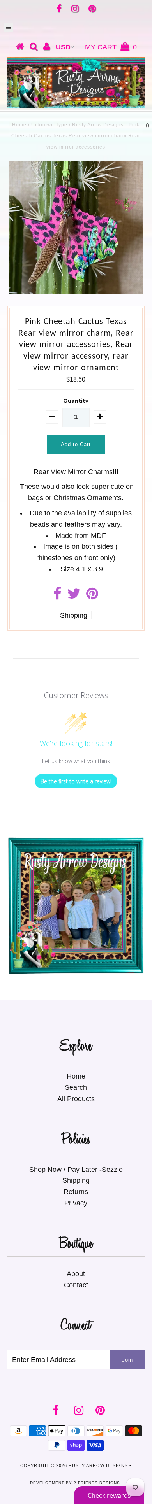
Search (76, 1087)
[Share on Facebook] (57, 596)
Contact (76, 1285)
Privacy (75, 1203)
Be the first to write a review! (76, 781)
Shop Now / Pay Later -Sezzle (76, 1169)
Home (19, 125)
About (76, 1274)
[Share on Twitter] (73, 596)
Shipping (73, 615)
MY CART (111, 47)
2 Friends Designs (97, 1483)
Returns (76, 1192)
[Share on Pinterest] (92, 596)
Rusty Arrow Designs (98, 1465)
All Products (76, 1099)
